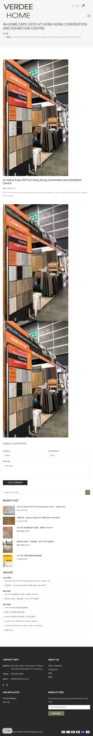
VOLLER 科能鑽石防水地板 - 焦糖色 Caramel (35, 528)
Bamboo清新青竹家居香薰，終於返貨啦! (20, 617)
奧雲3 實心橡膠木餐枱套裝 (15, 612)
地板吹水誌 (9, 630)
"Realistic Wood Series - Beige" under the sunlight (23, 626)
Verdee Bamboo (10, 698)
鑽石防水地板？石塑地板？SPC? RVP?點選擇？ (36, 542)
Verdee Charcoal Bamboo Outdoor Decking (21, 621)
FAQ (50, 673)
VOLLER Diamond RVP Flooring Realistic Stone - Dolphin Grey (41, 507)
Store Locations (55, 666)
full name (6, 451)
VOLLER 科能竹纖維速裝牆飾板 (29, 555)
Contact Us (53, 669)
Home (5, 33)
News (8, 37)
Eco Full (6, 702)
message (6, 461)
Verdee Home (10, 188)
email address (53, 451)
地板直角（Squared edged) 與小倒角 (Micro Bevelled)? (38, 518)
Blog (50, 677)
